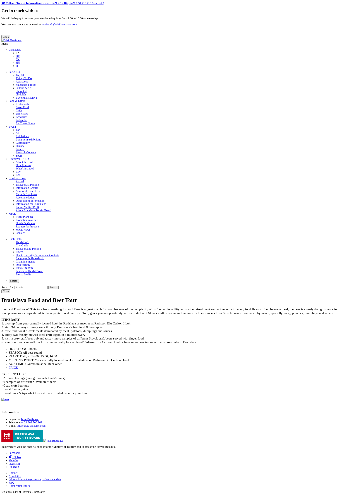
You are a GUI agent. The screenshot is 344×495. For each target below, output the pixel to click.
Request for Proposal (27, 226)
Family (20, 149)
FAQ (19, 174)
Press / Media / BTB (27, 207)
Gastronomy (23, 142)
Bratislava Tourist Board (29, 271)
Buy (18, 171)
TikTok (16, 457)
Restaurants (22, 104)
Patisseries (21, 120)
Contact (20, 232)
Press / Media (23, 274)
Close (6, 37)
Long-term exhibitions (28, 139)
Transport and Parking (28, 248)
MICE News (23, 229)
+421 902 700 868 (31, 422)
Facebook (14, 452)
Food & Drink (17, 100)
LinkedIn (14, 466)
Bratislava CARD (19, 158)
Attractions (22, 81)
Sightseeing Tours (26, 84)
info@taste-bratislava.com (31, 425)
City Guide (22, 245)
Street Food (22, 107)
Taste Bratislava (30, 419)
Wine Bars (22, 113)
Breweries (21, 116)
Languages (15, 49)
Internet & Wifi (24, 268)
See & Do (14, 71)
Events (12, 126)
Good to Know (17, 178)
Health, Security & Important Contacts (37, 255)
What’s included (25, 168)
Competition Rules (19, 485)
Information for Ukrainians (31, 203)
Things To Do (24, 78)
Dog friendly (23, 264)
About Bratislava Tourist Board (33, 210)
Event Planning (24, 216)
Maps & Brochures (26, 194)
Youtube (13, 460)
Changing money (25, 261)
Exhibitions (22, 136)
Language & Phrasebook (30, 258)
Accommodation (25, 197)
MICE (12, 213)
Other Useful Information (30, 200)
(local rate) (52, 3)
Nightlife (21, 94)
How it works (23, 165)
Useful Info (15, 239)
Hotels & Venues (25, 223)
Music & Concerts (26, 152)
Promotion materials (27, 220)
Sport (19, 155)
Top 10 (20, 75)
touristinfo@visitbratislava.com (59, 24)
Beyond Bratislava (26, 97)
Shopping (21, 91)
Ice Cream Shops (25, 123)
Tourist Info (22, 242)
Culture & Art (23, 87)
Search (13, 281)
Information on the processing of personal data (35, 479)
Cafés (19, 110)
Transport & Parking (27, 184)
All (17, 133)
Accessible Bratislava (28, 191)
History (20, 145)
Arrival (20, 181)
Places (19, 251)
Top (18, 129)
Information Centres (27, 187)
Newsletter (15, 476)
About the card (24, 162)
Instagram (14, 463)
